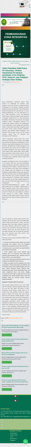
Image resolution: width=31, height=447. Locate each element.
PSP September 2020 (24, 64)
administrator (16, 82)
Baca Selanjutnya (7, 334)
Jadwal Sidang (13, 433)
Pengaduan (12, 440)
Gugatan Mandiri (14, 435)
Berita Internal (13, 438)
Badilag (8, 314)
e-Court (11, 436)
